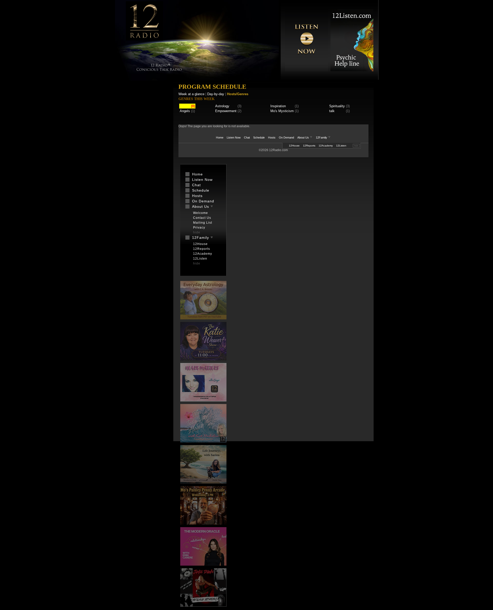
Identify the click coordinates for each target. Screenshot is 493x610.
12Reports (309, 145)
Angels (185, 111)
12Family (322, 137)
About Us (303, 137)
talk (332, 111)
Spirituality (337, 106)
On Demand (286, 137)
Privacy (199, 227)
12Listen (341, 145)
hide (356, 145)
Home (219, 137)
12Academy (326, 145)
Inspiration (278, 106)
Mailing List (202, 222)
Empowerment (225, 111)
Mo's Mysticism (282, 111)
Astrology (222, 106)
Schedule (259, 137)
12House (294, 145)
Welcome (200, 213)
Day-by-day (215, 94)
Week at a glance (191, 94)
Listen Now (234, 137)
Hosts (272, 137)
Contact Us (202, 218)
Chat (247, 137)
